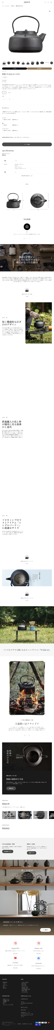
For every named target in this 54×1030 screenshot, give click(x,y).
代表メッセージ (6, 999)
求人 (4, 1003)
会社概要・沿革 (6, 1000)
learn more (15, 953)
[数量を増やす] (9, 99)
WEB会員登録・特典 (26, 989)
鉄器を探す (5, 982)
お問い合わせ (23, 1009)
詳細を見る (27, 582)
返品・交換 (24, 985)
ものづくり (5, 985)
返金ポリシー (4, 1023)
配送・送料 (24, 983)
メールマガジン (25, 992)
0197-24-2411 (25, 1007)
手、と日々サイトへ (27, 882)
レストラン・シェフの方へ (8, 1004)
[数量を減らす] (4, 99)
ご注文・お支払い (25, 982)
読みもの (4, 987)
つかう (4, 983)
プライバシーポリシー (12, 1023)
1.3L (4, 92)
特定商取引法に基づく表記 (27, 1023)
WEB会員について (7, 851)
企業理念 (4, 1001)
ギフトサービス (25, 986)
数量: (3, 96)
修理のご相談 (24, 990)
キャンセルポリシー (7, 1025)
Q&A (4, 986)
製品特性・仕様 (25, 987)
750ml (9, 92)
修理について (31, 852)
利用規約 (19, 1023)
